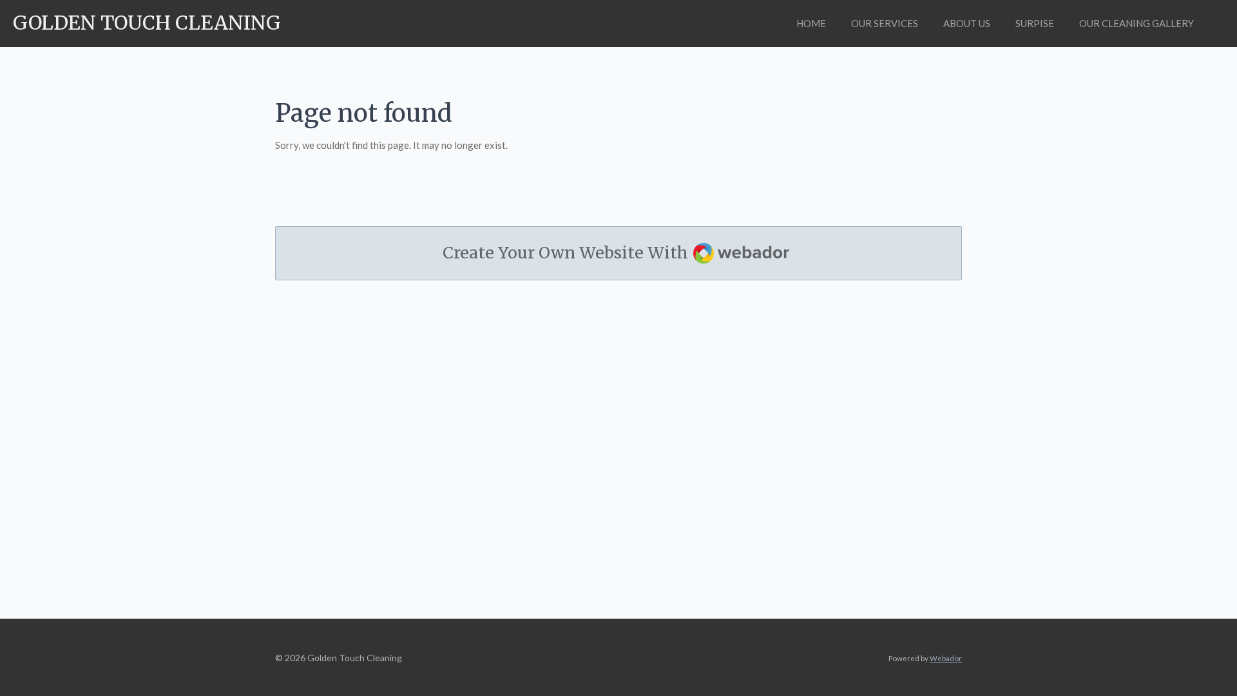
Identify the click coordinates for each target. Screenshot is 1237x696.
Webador (946, 657)
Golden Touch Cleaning (147, 22)
